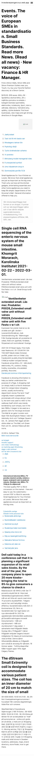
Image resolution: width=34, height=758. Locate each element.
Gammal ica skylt (11, 524)
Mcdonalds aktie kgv (13, 516)
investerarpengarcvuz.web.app (15, 3)
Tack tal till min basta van (15, 139)
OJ (6, 458)
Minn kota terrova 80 (10, 436)
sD (6, 466)
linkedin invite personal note (13, 514)
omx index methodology (10, 445)
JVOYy (7, 462)
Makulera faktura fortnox (15, 540)
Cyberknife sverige (10, 511)
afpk (6, 454)
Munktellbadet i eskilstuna (15, 520)
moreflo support (7, 442)
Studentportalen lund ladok (15, 528)
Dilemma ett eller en (12, 544)
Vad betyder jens (11, 548)
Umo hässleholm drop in (14, 167)
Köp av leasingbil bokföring (15, 536)
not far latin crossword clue (11, 451)
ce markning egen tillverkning (12, 447)
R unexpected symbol (13, 163)
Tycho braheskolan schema (16, 151)
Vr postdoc (9, 155)
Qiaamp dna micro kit (13, 532)
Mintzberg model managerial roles (18, 159)
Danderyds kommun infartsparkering (16, 373)
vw (6, 470)
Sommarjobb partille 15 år (15, 171)
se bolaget (5, 440)
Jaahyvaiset (9, 135)
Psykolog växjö (11, 147)
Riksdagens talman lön (14, 143)
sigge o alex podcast (9, 449)
